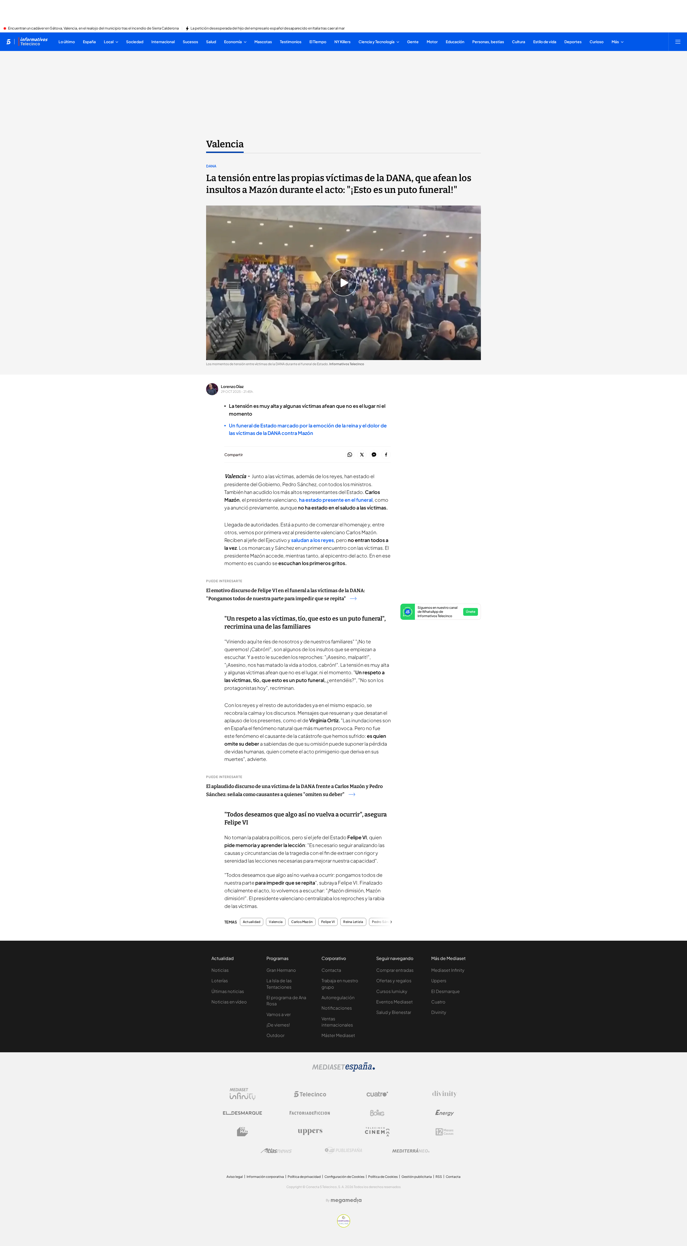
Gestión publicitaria (416, 1177)
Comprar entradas (395, 970)
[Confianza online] (343, 1226)
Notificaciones (336, 1008)
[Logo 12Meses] (445, 1131)
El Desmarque (445, 991)
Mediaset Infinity (448, 970)
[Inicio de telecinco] (8, 41)
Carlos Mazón (302, 921)
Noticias (220, 970)
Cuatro (438, 1002)
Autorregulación (338, 997)
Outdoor (275, 1035)
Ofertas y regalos (393, 980)
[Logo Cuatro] (377, 1094)
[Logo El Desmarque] (242, 1113)
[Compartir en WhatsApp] (350, 455)
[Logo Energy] (444, 1113)
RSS (439, 1177)
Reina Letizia (353, 921)
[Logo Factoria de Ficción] (310, 1113)
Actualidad (251, 921)
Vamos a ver (278, 1014)
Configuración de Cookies (344, 1177)
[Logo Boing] (377, 1113)
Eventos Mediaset (394, 1002)
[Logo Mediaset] (343, 1070)
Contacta (331, 970)
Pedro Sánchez (384, 921)
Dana (211, 166)
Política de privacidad (304, 1177)
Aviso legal (234, 1177)
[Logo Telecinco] (310, 1094)
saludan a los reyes (312, 540)
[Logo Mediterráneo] (411, 1150)
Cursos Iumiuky (391, 991)
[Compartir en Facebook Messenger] (374, 455)
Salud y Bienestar (393, 1012)
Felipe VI (328, 921)
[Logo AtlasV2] (276, 1150)
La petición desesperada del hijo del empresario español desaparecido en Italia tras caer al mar (268, 28)
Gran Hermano (281, 970)
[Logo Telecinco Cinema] (377, 1132)
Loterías (219, 980)
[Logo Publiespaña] (343, 1150)
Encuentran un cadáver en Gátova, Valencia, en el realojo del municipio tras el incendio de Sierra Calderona (93, 28)
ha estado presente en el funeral (335, 500)
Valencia (225, 144)
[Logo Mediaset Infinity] (242, 1094)
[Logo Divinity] (444, 1094)
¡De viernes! (278, 1025)
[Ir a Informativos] (33, 41)
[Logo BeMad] (242, 1131)
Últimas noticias (227, 991)
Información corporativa (265, 1177)
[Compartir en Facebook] (386, 455)
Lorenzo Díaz (232, 386)
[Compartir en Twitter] (362, 455)
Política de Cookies (383, 1177)
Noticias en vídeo (229, 1002)
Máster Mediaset (338, 1035)
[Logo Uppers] (310, 1131)
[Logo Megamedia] (346, 1200)
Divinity (438, 1012)
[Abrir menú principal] (678, 41)
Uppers (438, 980)
